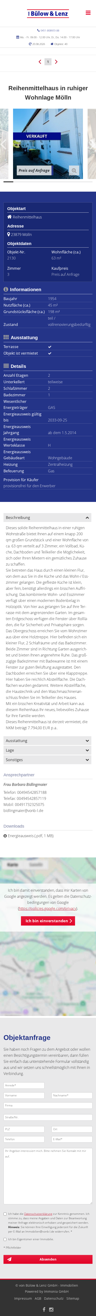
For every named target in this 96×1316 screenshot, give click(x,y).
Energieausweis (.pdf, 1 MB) (30, 835)
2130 (11, 258)
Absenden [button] (48, 1259)
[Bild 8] (77, 181)
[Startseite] (48, 13)
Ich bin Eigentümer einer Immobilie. (31, 1239)
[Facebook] (44, 1310)
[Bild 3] (28, 181)
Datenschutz (54, 1298)
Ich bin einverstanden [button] (47, 920)
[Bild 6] (58, 181)
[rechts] (56, 61)
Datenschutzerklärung (38, 1214)
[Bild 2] (18, 181)
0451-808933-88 (50, 30)
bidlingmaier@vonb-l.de (23, 810)
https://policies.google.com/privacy (47, 908)
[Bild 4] (38, 181)
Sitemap (72, 1298)
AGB (38, 1298)
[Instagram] (51, 1310)
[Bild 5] (48, 181)
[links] (39, 61)
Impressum (23, 1298)
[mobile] (88, 12)
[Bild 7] (68, 181)
